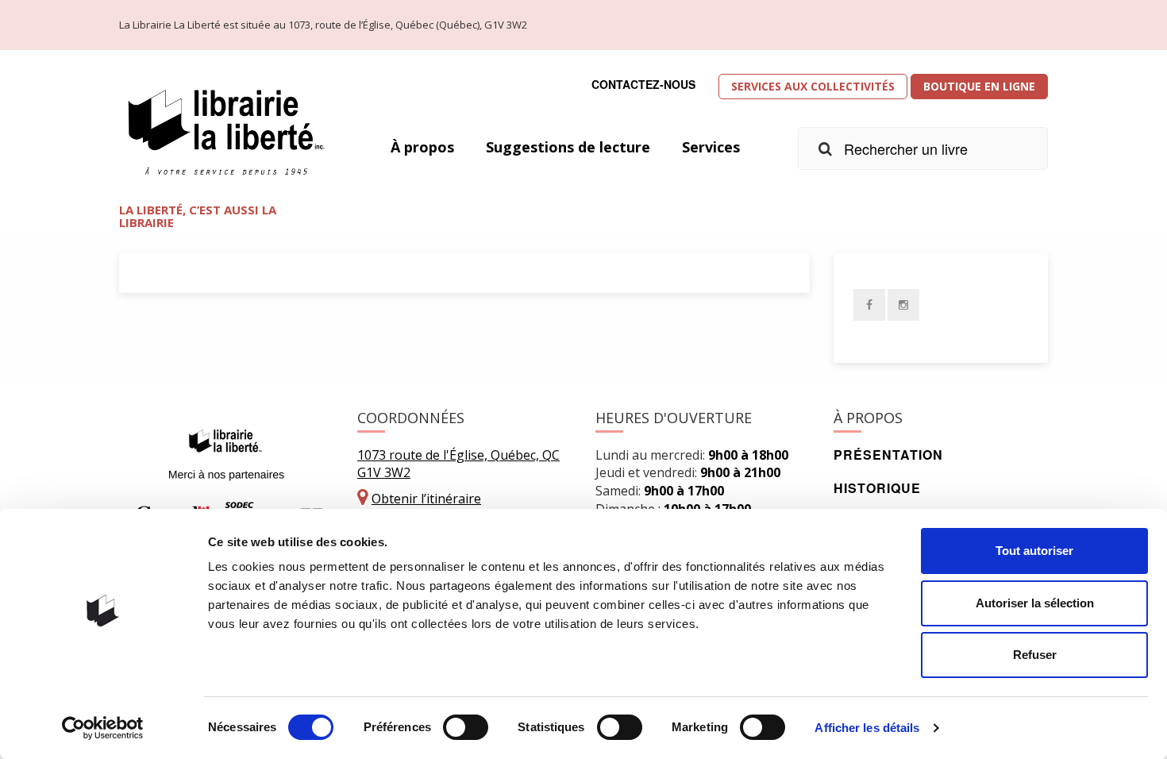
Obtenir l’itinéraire (426, 498)
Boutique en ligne (979, 86)
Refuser (1035, 654)
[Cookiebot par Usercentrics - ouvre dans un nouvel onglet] (102, 728)
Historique (877, 488)
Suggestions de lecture (568, 146)
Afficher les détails (867, 727)
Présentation (888, 454)
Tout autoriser (1034, 550)
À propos (422, 146)
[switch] (465, 727)
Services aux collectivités (813, 86)
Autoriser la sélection (1035, 603)
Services (711, 146)
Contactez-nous (643, 84)
